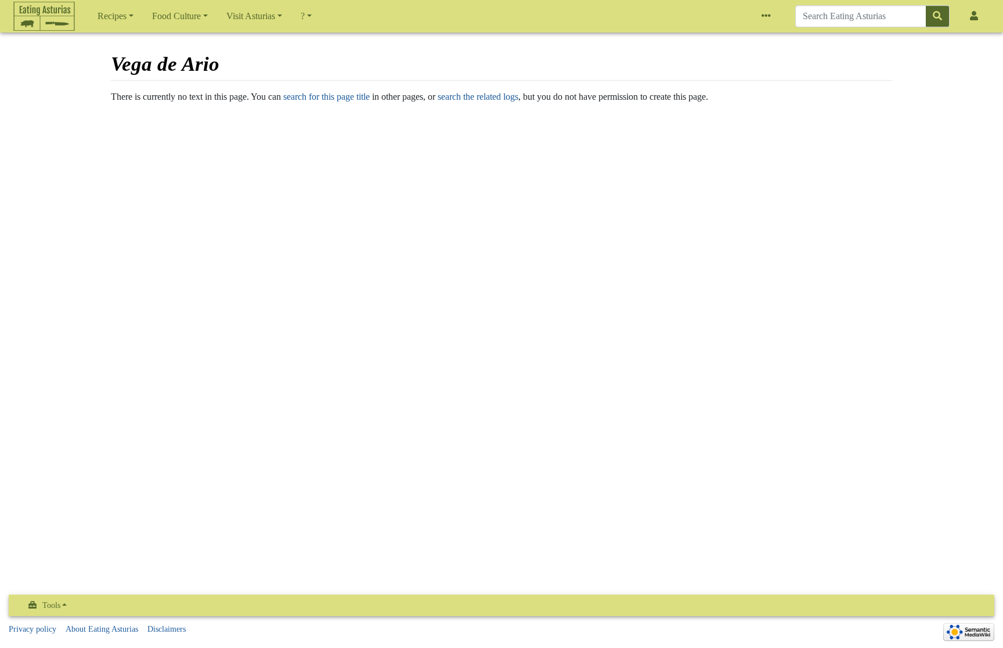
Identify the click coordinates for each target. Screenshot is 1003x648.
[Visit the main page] (44, 40)
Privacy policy (32, 629)
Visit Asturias (250, 16)
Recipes (112, 16)
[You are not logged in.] (976, 16)
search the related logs (478, 97)
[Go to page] (938, 16)
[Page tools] (768, 16)
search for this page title (326, 97)
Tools (51, 605)
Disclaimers (166, 629)
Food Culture (176, 16)
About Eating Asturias (102, 629)
